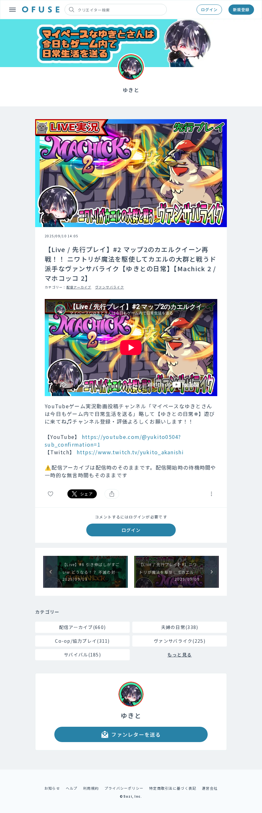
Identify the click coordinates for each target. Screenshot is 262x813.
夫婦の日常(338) (179, 627)
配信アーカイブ (78, 287)
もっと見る (179, 654)
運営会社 (210, 788)
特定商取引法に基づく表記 (172, 788)
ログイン (209, 9)
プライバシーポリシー (124, 788)
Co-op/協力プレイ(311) (82, 641)
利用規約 (91, 788)
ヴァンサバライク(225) (179, 641)
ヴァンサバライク (109, 287)
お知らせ (52, 788)
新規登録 (241, 9)
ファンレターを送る (136, 734)
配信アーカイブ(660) (82, 627)
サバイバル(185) (82, 654)
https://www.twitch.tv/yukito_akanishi (130, 452)
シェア (86, 493)
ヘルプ (72, 788)
